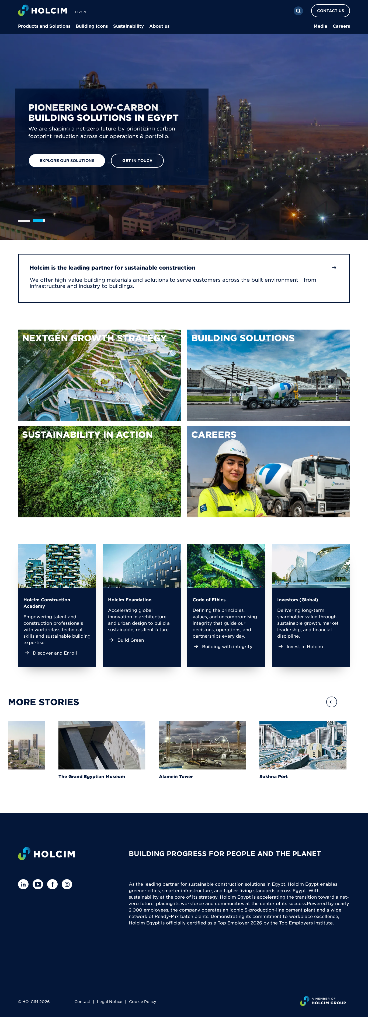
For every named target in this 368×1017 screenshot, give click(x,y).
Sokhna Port (324, 776)
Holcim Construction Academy (46, 603)
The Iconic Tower (27, 776)
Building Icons (92, 26)
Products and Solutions (44, 26)
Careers (341, 26)
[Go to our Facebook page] (53, 884)
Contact (82, 1001)
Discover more (57, 162)
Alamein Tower (226, 776)
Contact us (330, 10)
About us (159, 26)
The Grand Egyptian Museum (142, 776)
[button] (350, 702)
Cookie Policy (142, 1001)
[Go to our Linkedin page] (24, 884)
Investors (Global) (297, 599)
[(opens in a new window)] (99, 375)
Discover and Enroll (55, 652)
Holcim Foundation (129, 599)
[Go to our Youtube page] (39, 884)
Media (320, 26)
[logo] (42, 11)
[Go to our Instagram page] (68, 884)
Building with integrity (227, 646)
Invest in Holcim (305, 646)
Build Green (130, 639)
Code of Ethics (209, 599)
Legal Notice (109, 1001)
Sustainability (128, 26)
